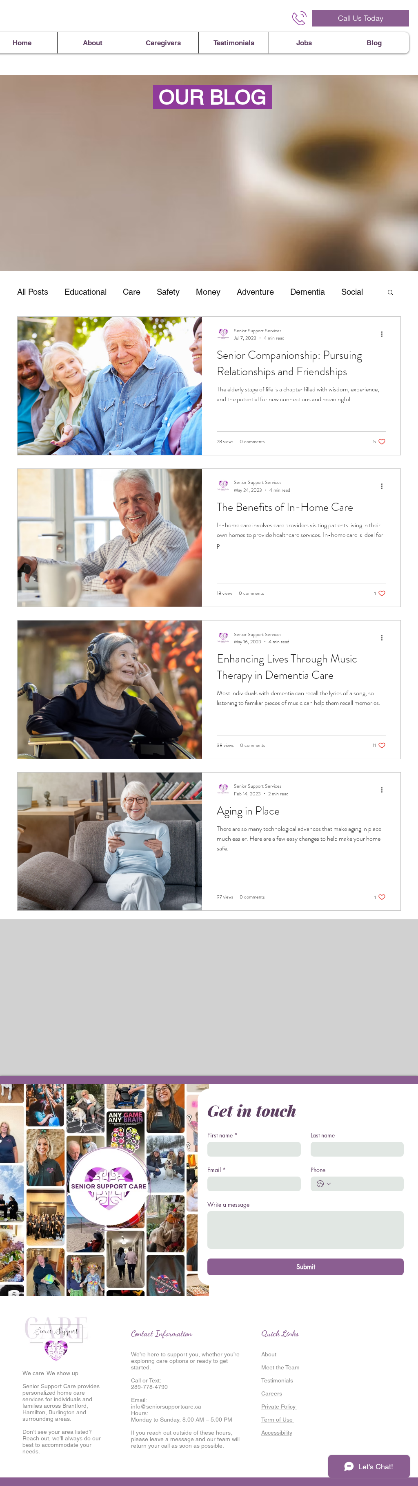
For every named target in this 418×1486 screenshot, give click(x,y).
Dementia (307, 292)
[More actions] (384, 334)
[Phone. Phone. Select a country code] (324, 1184)
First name (222, 1135)
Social (352, 292)
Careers (271, 1393)
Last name (323, 1135)
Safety (168, 292)
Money (208, 292)
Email (216, 1169)
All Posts (32, 292)
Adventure (255, 292)
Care (131, 292)
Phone (318, 1169)
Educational (85, 292)
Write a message (228, 1204)
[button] (390, 293)
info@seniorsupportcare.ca (166, 1406)
